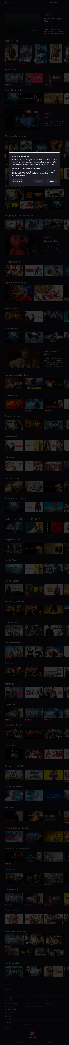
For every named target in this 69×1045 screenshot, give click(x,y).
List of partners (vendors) (18, 175)
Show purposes (17, 181)
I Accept (51, 181)
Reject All (38, 181)
